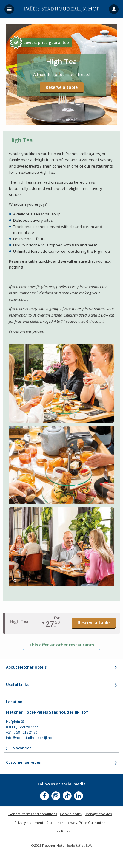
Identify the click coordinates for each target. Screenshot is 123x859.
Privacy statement (28, 822)
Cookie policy (71, 814)
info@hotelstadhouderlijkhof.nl (31, 737)
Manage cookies (98, 814)
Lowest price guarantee (46, 42)
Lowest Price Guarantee (85, 822)
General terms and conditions (32, 814)
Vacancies (22, 748)
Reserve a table (62, 87)
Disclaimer (54, 822)
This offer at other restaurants (61, 645)
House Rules (60, 831)
